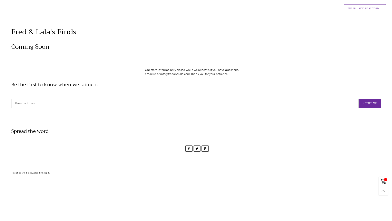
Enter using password (364, 8)
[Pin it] (205, 148)
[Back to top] (383, 190)
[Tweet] (197, 148)
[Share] (189, 148)
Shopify (46, 172)
